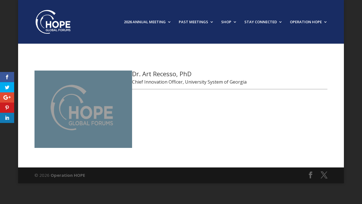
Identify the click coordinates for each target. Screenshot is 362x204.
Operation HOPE (68, 175)
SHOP (226, 22)
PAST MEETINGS (193, 22)
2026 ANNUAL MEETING (145, 22)
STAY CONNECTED (260, 22)
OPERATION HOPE (306, 22)
